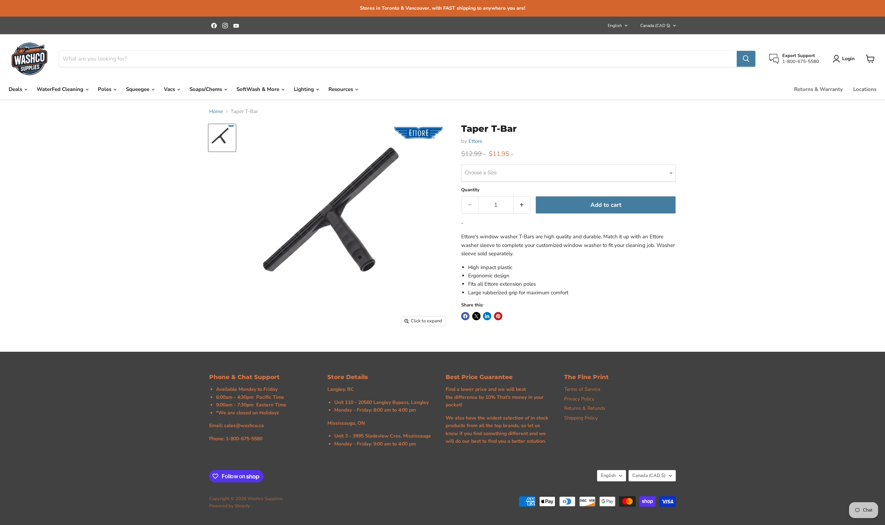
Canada (655, 25)
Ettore (475, 141)
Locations (864, 89)
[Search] (746, 59)
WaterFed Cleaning (61, 89)
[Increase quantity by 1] (522, 205)
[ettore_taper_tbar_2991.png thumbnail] (222, 137)
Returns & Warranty (818, 89)
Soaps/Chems (206, 89)
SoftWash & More (258, 89)
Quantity (470, 190)
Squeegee (138, 89)
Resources (341, 89)
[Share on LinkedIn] (487, 316)
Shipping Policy (581, 418)
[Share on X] (476, 316)
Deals (16, 89)
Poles (105, 89)
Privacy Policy (579, 399)
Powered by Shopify (229, 506)
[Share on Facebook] (465, 316)
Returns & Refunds (584, 408)
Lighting (304, 89)
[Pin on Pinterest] (498, 316)
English (615, 25)
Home (216, 111)
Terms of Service (582, 389)
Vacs (170, 89)
